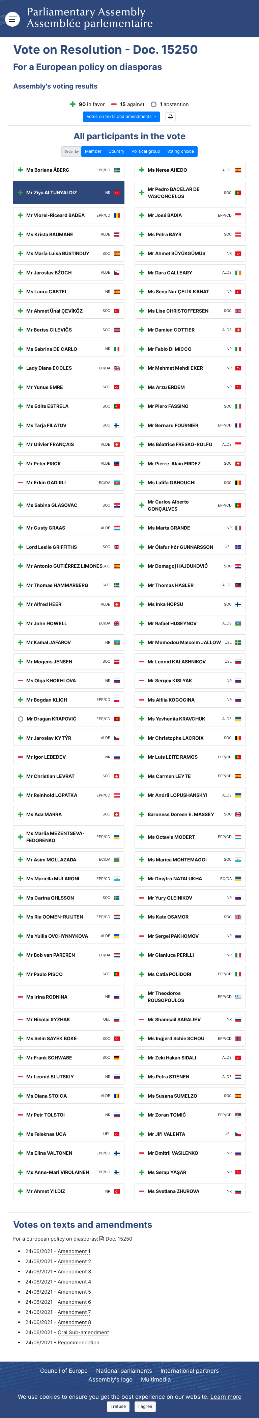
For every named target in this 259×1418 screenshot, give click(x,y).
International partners (190, 1370)
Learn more (225, 1396)
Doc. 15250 (119, 1239)
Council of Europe (64, 1370)
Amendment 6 (74, 1302)
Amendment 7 (74, 1312)
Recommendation (78, 1342)
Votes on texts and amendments (120, 116)
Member (93, 151)
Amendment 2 (74, 1261)
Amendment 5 (74, 1292)
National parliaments (124, 1370)
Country (116, 151)
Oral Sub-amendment (83, 1332)
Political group (146, 151)
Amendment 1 (74, 1251)
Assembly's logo (110, 1379)
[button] (170, 116)
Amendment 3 (74, 1271)
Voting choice (180, 151)
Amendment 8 (74, 1322)
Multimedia (156, 1379)
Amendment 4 (74, 1281)
